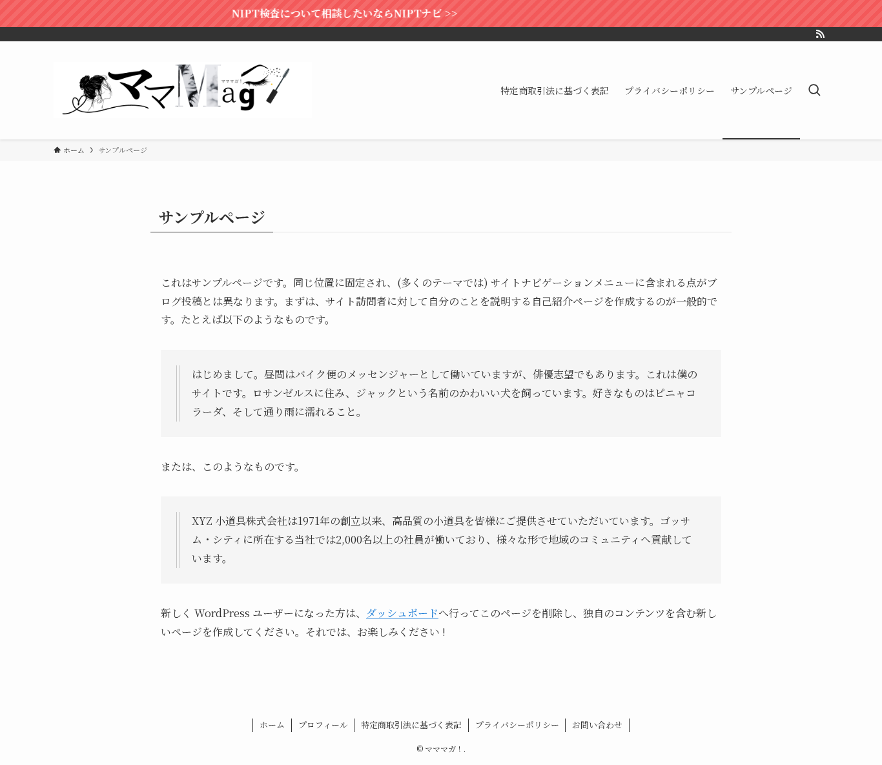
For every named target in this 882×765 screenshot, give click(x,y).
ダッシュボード (402, 613)
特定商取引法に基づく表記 (411, 725)
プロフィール (323, 725)
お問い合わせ (597, 725)
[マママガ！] (183, 90)
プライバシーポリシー (517, 725)
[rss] (820, 34)
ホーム (272, 725)
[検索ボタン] (814, 90)
